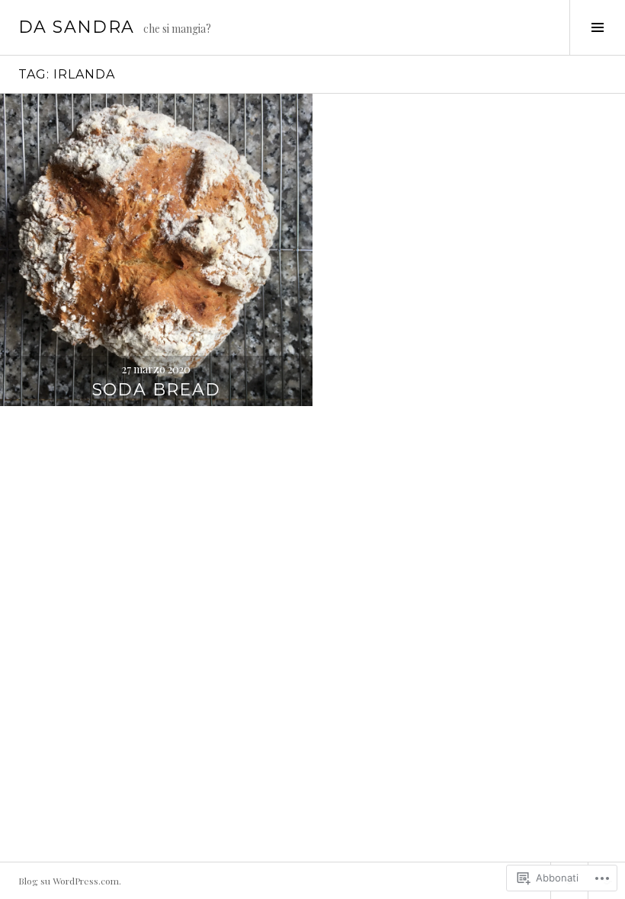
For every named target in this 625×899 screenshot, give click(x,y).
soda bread (156, 389)
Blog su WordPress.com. (69, 881)
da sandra (76, 27)
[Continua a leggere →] (156, 250)
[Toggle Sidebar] (597, 27)
